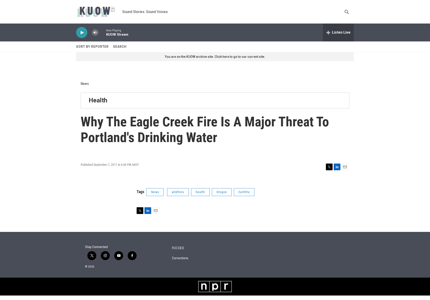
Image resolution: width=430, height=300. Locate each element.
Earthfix (244, 192)
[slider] (102, 32)
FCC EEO (178, 248)
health (200, 192)
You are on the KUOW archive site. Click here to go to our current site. (215, 56)
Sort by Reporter (92, 46)
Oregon (222, 192)
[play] (81, 32)
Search (120, 46)
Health (98, 100)
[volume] (95, 33)
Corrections (180, 258)
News (85, 83)
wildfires (178, 192)
